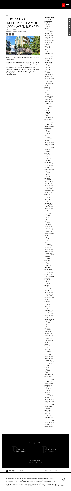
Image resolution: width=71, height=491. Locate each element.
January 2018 (48, 205)
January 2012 (48, 333)
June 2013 (47, 303)
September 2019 (49, 169)
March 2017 (48, 222)
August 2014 (48, 278)
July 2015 (47, 258)
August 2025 (48, 42)
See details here (10, 59)
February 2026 (49, 31)
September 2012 (49, 319)
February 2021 (49, 139)
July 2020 (47, 151)
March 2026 (48, 30)
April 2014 (47, 285)
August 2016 (48, 235)
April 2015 (47, 263)
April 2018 (47, 199)
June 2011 (47, 346)
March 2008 (48, 415)
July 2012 (47, 322)
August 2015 (48, 256)
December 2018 (49, 185)
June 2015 (47, 260)
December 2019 (49, 164)
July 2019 (47, 172)
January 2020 (48, 162)
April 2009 (47, 392)
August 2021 (48, 128)
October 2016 (48, 231)
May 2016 (47, 240)
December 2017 (49, 206)
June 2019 (47, 174)
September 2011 (49, 340)
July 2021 (47, 130)
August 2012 (48, 321)
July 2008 (47, 408)
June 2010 (47, 367)
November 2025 (49, 37)
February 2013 (49, 310)
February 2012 (49, 331)
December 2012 (49, 313)
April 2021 (47, 135)
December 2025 (49, 35)
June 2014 (47, 281)
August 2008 (48, 406)
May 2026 (47, 26)
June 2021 (47, 131)
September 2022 (49, 105)
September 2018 (49, 190)
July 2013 (47, 301)
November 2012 (49, 315)
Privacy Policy (45, 470)
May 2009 (47, 390)
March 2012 (48, 329)
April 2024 (47, 71)
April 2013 (47, 306)
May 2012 (47, 326)
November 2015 (49, 251)
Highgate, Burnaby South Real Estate (18, 31)
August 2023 (48, 85)
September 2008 (49, 404)
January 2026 (48, 33)
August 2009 (48, 385)
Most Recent (48, 19)
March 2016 (48, 244)
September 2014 (49, 276)
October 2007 (48, 424)
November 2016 (49, 230)
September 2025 (49, 40)
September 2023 (49, 83)
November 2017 (49, 208)
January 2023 (48, 98)
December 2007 (49, 421)
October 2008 (48, 403)
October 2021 (48, 124)
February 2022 (49, 117)
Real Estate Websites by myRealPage (57, 470)
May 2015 (47, 262)
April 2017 (47, 221)
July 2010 (47, 365)
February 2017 (49, 224)
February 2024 (49, 74)
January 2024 (48, 76)
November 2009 (49, 379)
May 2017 (47, 219)
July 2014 (47, 280)
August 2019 (48, 171)
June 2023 (47, 89)
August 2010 (48, 363)
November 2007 (49, 422)
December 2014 (49, 271)
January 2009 (48, 397)
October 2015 (48, 253)
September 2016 (49, 233)
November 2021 (49, 122)
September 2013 (49, 297)
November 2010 (49, 358)
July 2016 (47, 237)
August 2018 (48, 192)
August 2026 (48, 21)
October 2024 (48, 60)
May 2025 (47, 48)
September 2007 (49, 426)
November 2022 (49, 101)
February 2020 (49, 160)
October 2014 (48, 274)
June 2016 (47, 239)
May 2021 (47, 133)
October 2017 (48, 210)
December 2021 (49, 121)
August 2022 (48, 106)
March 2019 (48, 180)
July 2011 (47, 344)
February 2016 (48, 246)
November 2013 (49, 294)
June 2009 (48, 388)
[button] (63, 5)
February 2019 (49, 181)
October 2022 (48, 103)
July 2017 (47, 215)
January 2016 (48, 247)
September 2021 (49, 126)
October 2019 (48, 167)
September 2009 (49, 383)
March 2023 (48, 94)
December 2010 (49, 356)
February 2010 (49, 374)
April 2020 (47, 156)
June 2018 (47, 196)
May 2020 (47, 155)
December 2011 (49, 335)
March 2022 (48, 115)
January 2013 (48, 312)
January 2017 (48, 226)
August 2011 (48, 342)
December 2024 (49, 56)
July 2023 (47, 87)
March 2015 (48, 265)
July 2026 (47, 23)
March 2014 (48, 287)
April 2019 (47, 178)
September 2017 (49, 212)
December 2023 (49, 78)
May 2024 (47, 69)
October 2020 (48, 146)
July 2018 (47, 194)
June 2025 (47, 46)
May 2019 (47, 176)
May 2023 (47, 90)
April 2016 (47, 242)
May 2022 (47, 112)
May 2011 (47, 347)
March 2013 (48, 308)
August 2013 (48, 299)
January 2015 (48, 269)
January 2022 (48, 119)
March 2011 (48, 351)
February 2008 (49, 417)
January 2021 (48, 140)
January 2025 (48, 55)
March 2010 (48, 372)
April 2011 (47, 349)
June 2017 (47, 217)
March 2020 (48, 158)
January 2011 (48, 355)
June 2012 (47, 324)
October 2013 (48, 296)
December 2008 (49, 399)
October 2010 (48, 360)
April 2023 (47, 92)
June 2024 (47, 67)
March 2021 (48, 137)
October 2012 (48, 317)
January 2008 (48, 419)
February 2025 (49, 53)
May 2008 (47, 412)
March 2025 (48, 51)
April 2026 (47, 28)
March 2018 (48, 201)
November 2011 (49, 337)
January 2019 (48, 183)
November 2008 (49, 401)
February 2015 (48, 267)
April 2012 (47, 328)
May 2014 (47, 283)
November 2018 (49, 187)
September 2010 (49, 362)
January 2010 (48, 376)
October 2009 (48, 381)
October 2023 (48, 81)
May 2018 (47, 197)
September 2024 (49, 62)
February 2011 (48, 353)
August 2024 (48, 64)
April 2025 (47, 49)
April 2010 (47, 371)
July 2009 (47, 387)
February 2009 (49, 396)
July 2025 (47, 44)
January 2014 (48, 290)
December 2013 (49, 292)
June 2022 (47, 110)
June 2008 (48, 410)
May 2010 (47, 369)
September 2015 (49, 255)
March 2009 (48, 394)
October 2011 (48, 338)
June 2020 (48, 153)
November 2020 (49, 144)
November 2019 (49, 165)
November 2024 (49, 58)
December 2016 (49, 228)
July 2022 (47, 108)
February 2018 (49, 203)
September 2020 (49, 148)
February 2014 (49, 288)
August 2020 (48, 149)
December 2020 (49, 142)
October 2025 (48, 39)
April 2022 (47, 114)
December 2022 (49, 99)
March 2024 (48, 73)
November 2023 (49, 80)
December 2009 (49, 378)
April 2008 (47, 413)
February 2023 (49, 96)
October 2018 (48, 189)
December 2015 (49, 249)
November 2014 (49, 272)
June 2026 (47, 24)
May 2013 (47, 305)
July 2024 (47, 65)
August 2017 (48, 214)
